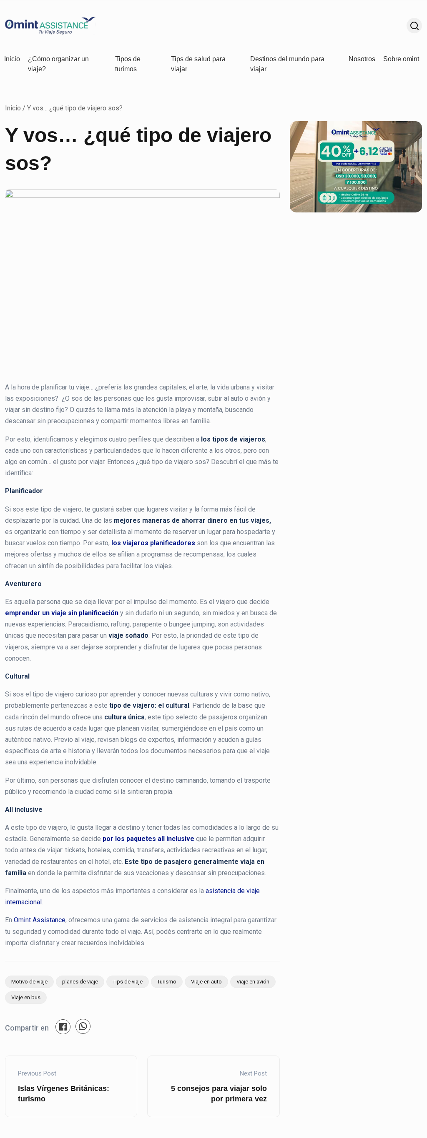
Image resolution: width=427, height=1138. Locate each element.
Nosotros (362, 58)
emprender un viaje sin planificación (61, 613)
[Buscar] (414, 25)
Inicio (12, 58)
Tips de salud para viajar (198, 63)
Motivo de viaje (29, 981)
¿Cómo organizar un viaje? (58, 63)
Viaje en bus (25, 997)
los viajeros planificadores (153, 543)
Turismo (166, 981)
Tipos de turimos (128, 63)
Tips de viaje (128, 981)
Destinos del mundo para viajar (287, 63)
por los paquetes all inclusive (148, 839)
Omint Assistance (39, 920)
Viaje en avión (252, 981)
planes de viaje (80, 981)
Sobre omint (401, 58)
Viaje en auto (206, 981)
